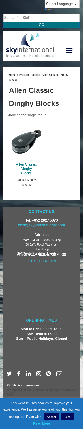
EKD (10, 394)
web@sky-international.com (41, 225)
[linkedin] (29, 375)
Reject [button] (67, 417)
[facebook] (20, 375)
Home (12, 74)
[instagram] (39, 375)
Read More (41, 423)
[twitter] (10, 375)
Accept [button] (51, 417)
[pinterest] (49, 375)
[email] (59, 375)
